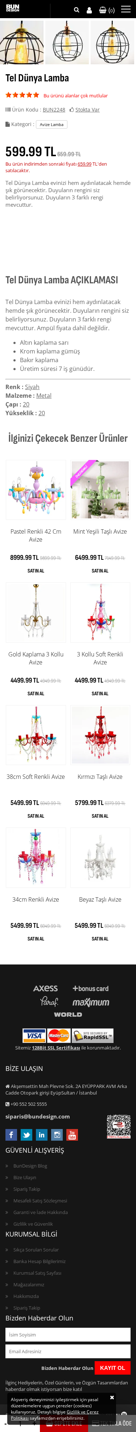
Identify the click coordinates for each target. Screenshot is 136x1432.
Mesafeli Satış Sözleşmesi (40, 1200)
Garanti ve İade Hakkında (40, 1212)
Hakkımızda (26, 1296)
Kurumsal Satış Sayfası (37, 1273)
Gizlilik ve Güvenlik (33, 1224)
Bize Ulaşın (24, 1177)
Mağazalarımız (28, 1284)
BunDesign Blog (30, 1165)
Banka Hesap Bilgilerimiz (39, 1261)
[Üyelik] (89, 10)
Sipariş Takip (26, 1189)
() (111, 9)
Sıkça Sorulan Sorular (36, 1249)
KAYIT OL (112, 1368)
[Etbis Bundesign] (119, 1136)
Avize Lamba (51, 124)
